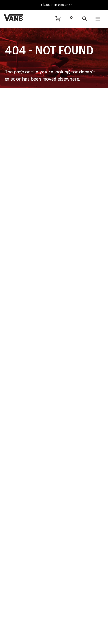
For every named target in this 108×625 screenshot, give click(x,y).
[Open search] (84, 18)
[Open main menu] (97, 18)
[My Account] (71, 18)
